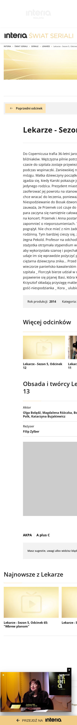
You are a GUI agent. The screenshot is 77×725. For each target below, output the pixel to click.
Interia (7, 46)
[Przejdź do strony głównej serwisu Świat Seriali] (51, 35)
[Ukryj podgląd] (69, 670)
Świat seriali (21, 46)
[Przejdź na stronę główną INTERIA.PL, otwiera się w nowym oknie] (15, 35)
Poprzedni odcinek (29, 108)
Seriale (34, 46)
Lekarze (46, 46)
